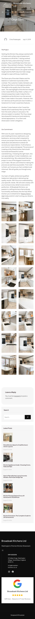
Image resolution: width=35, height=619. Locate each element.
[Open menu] (2, 12)
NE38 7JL (10, 562)
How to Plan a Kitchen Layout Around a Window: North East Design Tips (15, 476)
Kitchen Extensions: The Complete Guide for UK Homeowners (17, 516)
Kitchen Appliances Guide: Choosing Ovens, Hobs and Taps (17, 465)
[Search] (28, 417)
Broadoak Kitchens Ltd (13, 540)
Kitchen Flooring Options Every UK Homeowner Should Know (13, 496)
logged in (17, 396)
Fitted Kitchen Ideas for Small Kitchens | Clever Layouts (15, 445)
